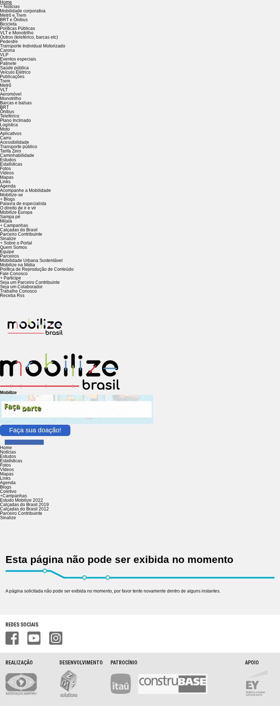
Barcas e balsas (16, 102)
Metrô (5, 85)
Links (5, 181)
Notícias (8, 452)
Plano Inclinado (15, 120)
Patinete (8, 63)
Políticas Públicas (17, 28)
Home (6, 447)
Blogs (5, 487)
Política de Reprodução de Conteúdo (37, 269)
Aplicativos (11, 133)
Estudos (8, 159)
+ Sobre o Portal (16, 243)
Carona (7, 50)
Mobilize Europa (16, 212)
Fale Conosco (14, 273)
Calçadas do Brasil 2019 (24, 504)
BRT (4, 107)
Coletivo (8, 491)
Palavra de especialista (23, 203)
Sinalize (8, 238)
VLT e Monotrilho (17, 32)
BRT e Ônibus (14, 19)
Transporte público (18, 146)
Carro (5, 137)
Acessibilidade (14, 142)
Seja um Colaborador (21, 286)
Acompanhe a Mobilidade (25, 190)
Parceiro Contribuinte (21, 234)
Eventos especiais (18, 59)
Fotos (5, 168)
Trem (5, 81)
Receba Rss (12, 295)
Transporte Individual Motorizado (32, 46)
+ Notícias (10, 6)
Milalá (6, 221)
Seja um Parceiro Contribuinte (30, 282)
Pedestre (9, 41)
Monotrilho (10, 98)
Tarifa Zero (10, 151)
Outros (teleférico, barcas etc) (29, 37)
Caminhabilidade (17, 155)
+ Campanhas (14, 225)
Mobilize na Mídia (17, 264)
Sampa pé (10, 216)
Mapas (6, 177)
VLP (4, 54)
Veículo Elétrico (15, 72)
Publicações (12, 76)
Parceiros (9, 256)
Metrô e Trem (13, 15)
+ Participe (10, 278)
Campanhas (13, 495)
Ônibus (7, 111)
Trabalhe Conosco (18, 291)
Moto (5, 129)
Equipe (7, 251)
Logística (9, 124)
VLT (4, 89)
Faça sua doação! (35, 430)
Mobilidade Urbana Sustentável (31, 260)
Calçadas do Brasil (19, 229)
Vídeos (7, 172)
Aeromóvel (11, 94)
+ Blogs (7, 199)
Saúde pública (14, 67)
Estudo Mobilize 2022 (21, 500)
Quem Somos (13, 247)
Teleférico (9, 116)
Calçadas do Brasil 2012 (24, 509)
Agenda (8, 186)
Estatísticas (11, 164)
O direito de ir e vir (18, 208)
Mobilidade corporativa (23, 10)
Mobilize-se (11, 194)
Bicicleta (8, 24)
